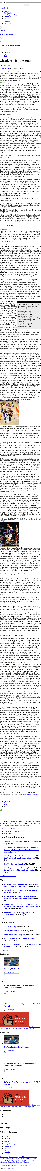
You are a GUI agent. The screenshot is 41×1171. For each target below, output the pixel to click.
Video (5, 20)
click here (25, 825)
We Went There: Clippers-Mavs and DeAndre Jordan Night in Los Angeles (21, 885)
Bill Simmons (6, 68)
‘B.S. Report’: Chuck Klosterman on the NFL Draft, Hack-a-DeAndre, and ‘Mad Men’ (22, 857)
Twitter (6, 54)
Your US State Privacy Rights (28, 1157)
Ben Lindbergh (10, 991)
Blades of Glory (10, 927)
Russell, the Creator (12, 931)
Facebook (7, 52)
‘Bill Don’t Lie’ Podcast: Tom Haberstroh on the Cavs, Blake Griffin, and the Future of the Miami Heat (21, 850)
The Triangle (8, 13)
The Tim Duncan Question (14, 864)
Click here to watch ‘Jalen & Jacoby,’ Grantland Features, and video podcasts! (20, 1027)
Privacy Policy (13, 1157)
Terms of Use (4, 1157)
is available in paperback (30, 795)
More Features (8, 833)
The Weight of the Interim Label (16, 969)
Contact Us (11, 1162)
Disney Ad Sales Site (22, 1162)
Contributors (7, 16)
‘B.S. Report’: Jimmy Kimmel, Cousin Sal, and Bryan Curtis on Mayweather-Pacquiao (22, 869)
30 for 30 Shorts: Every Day (15, 935)
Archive (2, 828)
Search (4, 5)
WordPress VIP (12, 1168)
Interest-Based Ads (26, 1158)
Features (6, 11)
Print (5, 56)
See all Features (4, 950)
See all (2, 918)
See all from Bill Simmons (8, 876)
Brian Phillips (10, 1010)
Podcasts (6, 18)
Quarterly (7, 21)
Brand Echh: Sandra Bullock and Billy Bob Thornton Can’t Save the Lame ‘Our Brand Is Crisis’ (22, 906)
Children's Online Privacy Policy (10, 1158)
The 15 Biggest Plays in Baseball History (19, 938)
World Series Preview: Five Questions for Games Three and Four (20, 986)
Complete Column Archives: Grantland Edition (22, 842)
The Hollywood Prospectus (12, 15)
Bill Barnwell (10, 972)
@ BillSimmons (10, 828)
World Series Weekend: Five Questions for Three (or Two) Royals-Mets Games (20, 897)
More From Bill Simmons (11, 831)
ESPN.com (7, 23)
